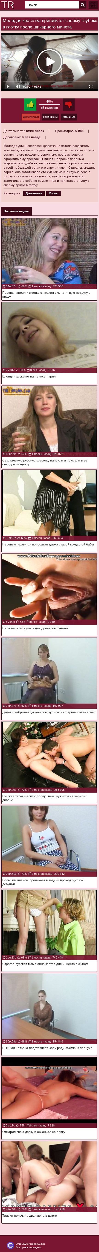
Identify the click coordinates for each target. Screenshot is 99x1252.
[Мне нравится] (30, 104)
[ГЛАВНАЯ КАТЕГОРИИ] (93, 5)
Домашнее (34, 193)
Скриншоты (50, 117)
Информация (31, 117)
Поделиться (69, 117)
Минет (54, 193)
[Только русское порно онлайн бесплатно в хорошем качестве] (7, 4)
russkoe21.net (37, 1243)
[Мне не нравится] (69, 104)
